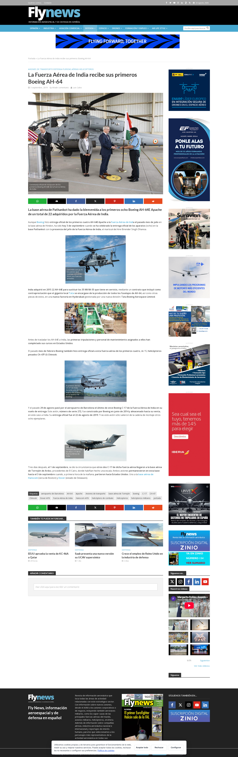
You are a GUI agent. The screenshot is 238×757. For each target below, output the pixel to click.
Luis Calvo (77, 87)
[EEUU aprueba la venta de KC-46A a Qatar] (48, 534)
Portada (31, 58)
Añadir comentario (60, 87)
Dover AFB (45, 498)
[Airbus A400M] (200, 637)
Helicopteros (86, 69)
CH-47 (152, 493)
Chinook (33, 498)
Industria (49, 28)
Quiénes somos (34, 3)
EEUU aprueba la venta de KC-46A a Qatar (48, 555)
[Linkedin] (196, 581)
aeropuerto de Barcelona (52, 493)
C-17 (144, 493)
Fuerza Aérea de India (63, 498)
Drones (116, 28)
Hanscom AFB (82, 498)
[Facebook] (188, 581)
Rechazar (159, 747)
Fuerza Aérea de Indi (122, 222)
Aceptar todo (142, 747)
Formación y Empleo (136, 28)
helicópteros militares (140, 498)
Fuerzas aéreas (71, 69)
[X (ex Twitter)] (172, 581)
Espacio (103, 28)
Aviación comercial (69, 28)
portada (157, 498)
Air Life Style (158, 28)
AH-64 (69, 493)
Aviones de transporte (40, 69)
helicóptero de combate (102, 498)
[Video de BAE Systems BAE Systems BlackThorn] (200, 624)
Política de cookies (106, 750)
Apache (79, 493)
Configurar (176, 747)
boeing (136, 493)
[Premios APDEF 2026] (200, 649)
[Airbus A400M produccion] (178, 637)
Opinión (34, 28)
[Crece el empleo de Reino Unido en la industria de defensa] (142, 534)
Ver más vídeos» (202, 665)
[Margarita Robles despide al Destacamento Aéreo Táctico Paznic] (178, 624)
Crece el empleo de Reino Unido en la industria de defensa (142, 555)
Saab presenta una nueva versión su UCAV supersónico (94, 555)
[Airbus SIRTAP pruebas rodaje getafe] (178, 649)
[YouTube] (205, 581)
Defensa (89, 28)
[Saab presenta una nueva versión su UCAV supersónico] (95, 534)
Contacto (48, 3)
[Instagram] (180, 581)
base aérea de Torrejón (119, 493)
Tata (71, 293)
